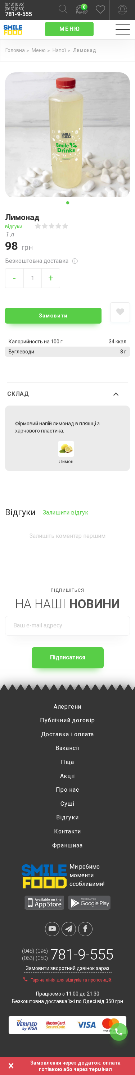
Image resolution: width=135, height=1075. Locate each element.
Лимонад (84, 50)
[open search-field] (63, 10)
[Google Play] (89, 907)
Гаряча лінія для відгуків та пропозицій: (71, 980)
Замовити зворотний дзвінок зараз (67, 968)
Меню (39, 50)
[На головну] (11, 29)
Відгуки (67, 817)
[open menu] (123, 29)
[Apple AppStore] (44, 907)
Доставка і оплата (67, 734)
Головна (15, 50)
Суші (67, 803)
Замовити (53, 315)
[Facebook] (85, 929)
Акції (67, 776)
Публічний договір (67, 720)
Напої (59, 50)
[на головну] (44, 876)
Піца (67, 762)
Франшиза (67, 845)
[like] (120, 312)
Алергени (67, 706)
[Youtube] (52, 929)
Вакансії (67, 748)
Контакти (67, 831)
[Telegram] (69, 929)
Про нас (67, 789)
